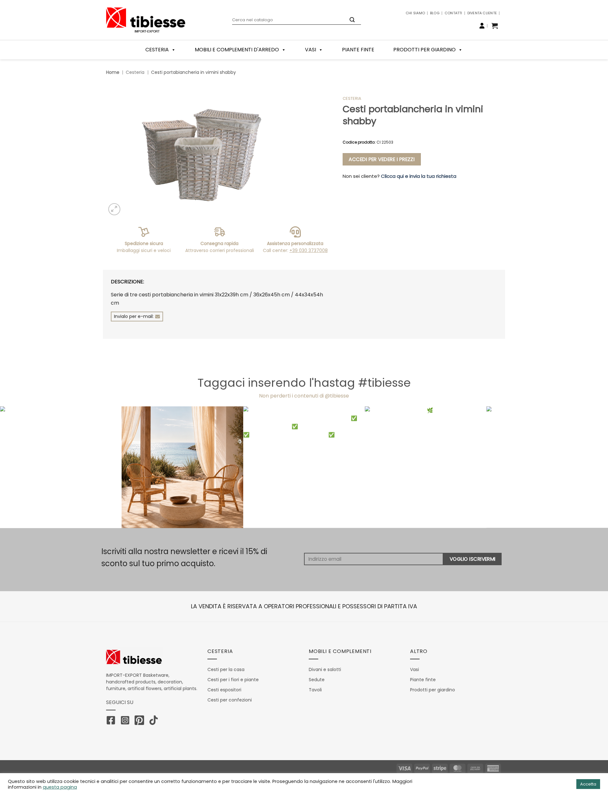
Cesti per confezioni (229, 700)
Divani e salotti (325, 669)
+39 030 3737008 (308, 250)
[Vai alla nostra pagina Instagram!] (126, 721)
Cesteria (135, 72)
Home (112, 72)
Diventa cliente (482, 13)
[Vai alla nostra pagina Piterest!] (141, 721)
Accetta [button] (588, 784)
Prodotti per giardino (424, 49)
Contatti (453, 13)
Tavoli (315, 690)
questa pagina (60, 787)
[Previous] (20, 467)
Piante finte (358, 49)
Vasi (310, 49)
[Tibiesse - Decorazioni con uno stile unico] (145, 20)
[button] (494, 26)
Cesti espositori (224, 690)
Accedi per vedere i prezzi (382, 159)
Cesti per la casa (225, 669)
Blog (435, 13)
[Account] (482, 26)
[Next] (587, 467)
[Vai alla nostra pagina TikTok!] (155, 721)
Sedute (317, 679)
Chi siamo (415, 13)
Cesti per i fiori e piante (233, 679)
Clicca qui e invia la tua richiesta (418, 176)
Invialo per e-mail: (134, 316)
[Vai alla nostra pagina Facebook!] (112, 721)
